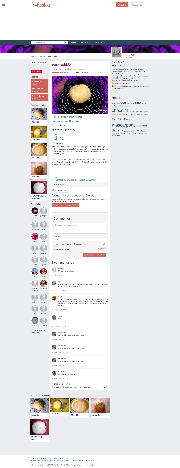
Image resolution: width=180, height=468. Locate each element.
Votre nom (57, 236)
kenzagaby (43, 342)
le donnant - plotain (34, 306)
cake (123, 106)
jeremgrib (43, 232)
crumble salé (144, 111)
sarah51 (129, 55)
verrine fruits (116, 136)
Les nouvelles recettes (37, 89)
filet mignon (138, 114)
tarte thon (119, 133)
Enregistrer (37, 71)
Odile (35, 258)
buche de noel (131, 102)
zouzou (43, 246)
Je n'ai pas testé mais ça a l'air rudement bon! (70, 244)
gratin (128, 120)
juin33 (35, 330)
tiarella (43, 330)
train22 (35, 293)
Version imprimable (39, 62)
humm (35, 270)
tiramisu (129, 133)
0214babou (35, 246)
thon (124, 133)
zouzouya (62, 332)
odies (32, 4)
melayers (61, 371)
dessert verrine (124, 114)
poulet (126, 131)
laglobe (43, 281)
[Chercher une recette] (66, 42)
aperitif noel (116, 103)
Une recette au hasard (38, 97)
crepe (131, 111)
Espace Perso (99, 42)
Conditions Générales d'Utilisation (42, 466)
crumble (136, 111)
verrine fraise (143, 133)
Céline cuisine (35, 233)
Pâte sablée (36, 125)
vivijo (60, 296)
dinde (131, 114)
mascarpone (124, 124)
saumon (132, 131)
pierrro (35, 281)
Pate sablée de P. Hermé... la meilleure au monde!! (39, 213)
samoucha (34, 342)
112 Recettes (129, 58)
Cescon (43, 293)
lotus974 (43, 258)
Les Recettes (85, 42)
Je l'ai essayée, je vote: (62, 249)
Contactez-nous (63, 466)
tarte (138, 130)
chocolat (120, 110)
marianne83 (43, 306)
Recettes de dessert (36, 82)
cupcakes (115, 114)
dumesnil (43, 319)
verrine (135, 133)
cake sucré (129, 106)
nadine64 (35, 319)
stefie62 (43, 270)
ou (55, 246)
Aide (55, 466)
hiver (60, 316)
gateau (118, 118)
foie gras (145, 114)
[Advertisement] (90, 23)
